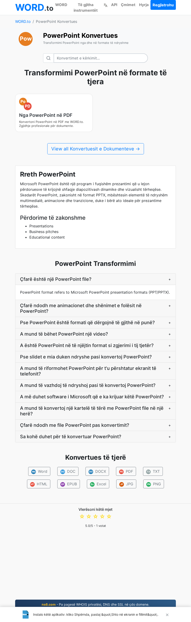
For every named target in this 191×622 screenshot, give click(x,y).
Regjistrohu (163, 5)
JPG (126, 484)
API (114, 4)
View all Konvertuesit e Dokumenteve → (95, 149)
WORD (61, 4)
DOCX (97, 471)
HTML (39, 484)
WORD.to (23, 21)
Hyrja (144, 4)
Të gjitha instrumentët (86, 7)
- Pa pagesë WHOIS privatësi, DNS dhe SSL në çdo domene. (95, 604)
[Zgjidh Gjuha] (105, 4)
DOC (68, 471)
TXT (153, 471)
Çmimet (128, 4)
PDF (126, 471)
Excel (98, 484)
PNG (154, 484)
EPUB (69, 484)
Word (40, 471)
